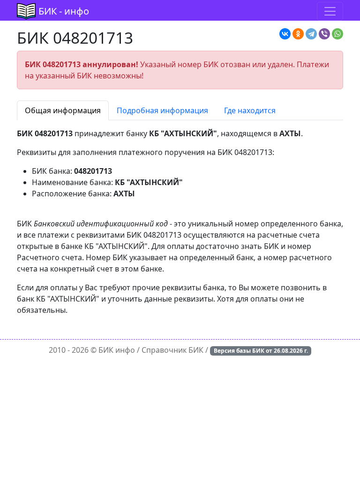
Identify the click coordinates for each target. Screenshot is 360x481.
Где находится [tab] (250, 110)
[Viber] (324, 33)
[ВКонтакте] (285, 33)
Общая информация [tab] (63, 110)
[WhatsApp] (337, 33)
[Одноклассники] (298, 33)
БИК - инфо (63, 11)
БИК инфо (116, 350)
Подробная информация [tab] (162, 110)
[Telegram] (311, 33)
